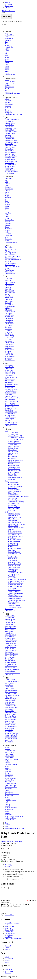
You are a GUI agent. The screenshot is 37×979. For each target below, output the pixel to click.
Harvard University (14, 489)
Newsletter (8, 973)
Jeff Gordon (8, 310)
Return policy (9, 931)
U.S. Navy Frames (10, 263)
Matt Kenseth (9, 334)
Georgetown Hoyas (14, 482)
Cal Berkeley (12, 458)
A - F (6, 431)
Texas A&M (12, 571)
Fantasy (7, 768)
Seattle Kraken (9, 730)
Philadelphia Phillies (11, 156)
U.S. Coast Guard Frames (12, 256)
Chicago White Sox (10, 128)
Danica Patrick (9, 296)
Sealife (7, 66)
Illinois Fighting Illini (14, 491)
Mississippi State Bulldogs (16, 527)
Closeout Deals (9, 757)
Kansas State (12, 505)
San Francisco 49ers (11, 666)
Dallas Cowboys (10, 629)
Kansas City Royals (10, 138)
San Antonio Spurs (10, 415)
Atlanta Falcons (9, 617)
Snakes (7, 68)
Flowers (7, 773)
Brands (7, 957)
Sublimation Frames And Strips (14, 816)
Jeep (6, 211)
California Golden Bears (15, 460)
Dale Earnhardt (9, 291)
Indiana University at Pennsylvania (18, 496)
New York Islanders (10, 718)
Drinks (7, 761)
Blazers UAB (12, 450)
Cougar (7, 194)
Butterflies (8, 40)
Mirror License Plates (11, 787)
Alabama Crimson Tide (15, 436)
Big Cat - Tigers (9, 35)
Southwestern (9, 809)
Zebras (7, 73)
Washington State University (16, 600)
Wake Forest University (15, 597)
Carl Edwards (9, 285)
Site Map (7, 949)
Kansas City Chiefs (10, 641)
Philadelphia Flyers (10, 723)
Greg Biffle (8, 303)
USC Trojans (12, 588)
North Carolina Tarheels (15, 536)
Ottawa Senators (9, 721)
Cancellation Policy (10, 933)
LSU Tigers (11, 510)
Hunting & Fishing (10, 778)
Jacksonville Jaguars (11, 640)
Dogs (6, 43)
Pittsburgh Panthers (14, 552)
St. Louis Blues (9, 731)
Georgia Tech (12, 488)
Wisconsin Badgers (14, 605)
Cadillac (7, 183)
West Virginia (12, 603)
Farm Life (8, 769)
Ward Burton (8, 358)
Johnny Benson (9, 320)
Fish (6, 54)
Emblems (7, 762)
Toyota (7, 240)
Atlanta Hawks (9, 367)
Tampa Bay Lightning (11, 733)
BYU (10, 455)
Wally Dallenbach (10, 356)
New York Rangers (10, 719)
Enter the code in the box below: (10, 906)
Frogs (6, 55)
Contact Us (8, 946)
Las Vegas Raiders (10, 643)
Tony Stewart (9, 355)
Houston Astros (9, 137)
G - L (6, 481)
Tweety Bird (8, 113)
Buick (6, 182)
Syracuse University (14, 567)
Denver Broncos (9, 631)
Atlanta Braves (9, 121)
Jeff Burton (8, 308)
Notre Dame (12, 538)
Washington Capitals (11, 738)
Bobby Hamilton (10, 282)
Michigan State (12, 520)
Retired (7, 802)
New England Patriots (11, 654)
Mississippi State (13, 526)
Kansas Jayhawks (13, 503)
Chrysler (7, 190)
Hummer (7, 204)
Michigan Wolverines (14, 522)
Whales (7, 69)
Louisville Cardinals (14, 508)
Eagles (7, 49)
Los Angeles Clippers (11, 389)
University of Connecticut (16, 581)
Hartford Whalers (10, 704)
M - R (6, 512)
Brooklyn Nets (9, 370)
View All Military (10, 273)
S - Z (6, 555)
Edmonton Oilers (10, 700)
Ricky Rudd (8, 341)
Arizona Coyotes (10, 680)
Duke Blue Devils (13, 472)
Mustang (7, 225)
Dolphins (7, 45)
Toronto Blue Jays (10, 170)
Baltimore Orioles (10, 123)
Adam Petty (8, 278)
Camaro (7, 185)
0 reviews (11, 861)
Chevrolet (7, 187)
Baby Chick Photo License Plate (14, 828)
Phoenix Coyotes (10, 724)
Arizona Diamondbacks (12, 119)
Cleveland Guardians (11, 132)
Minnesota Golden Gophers (16, 524)
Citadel (10, 463)
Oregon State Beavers (14, 548)
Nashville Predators (10, 714)
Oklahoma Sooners (14, 541)
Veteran (7, 268)
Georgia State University (15, 486)
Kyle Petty (8, 330)
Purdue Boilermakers (14, 553)
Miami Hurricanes (13, 519)
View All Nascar (10, 360)
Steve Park (8, 351)
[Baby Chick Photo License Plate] (11, 842)
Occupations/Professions (12, 794)
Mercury (7, 221)
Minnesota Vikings (10, 650)
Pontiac (7, 232)
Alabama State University (16, 438)
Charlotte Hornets (10, 374)
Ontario (7, 88)
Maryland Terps (13, 515)
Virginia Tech (12, 595)
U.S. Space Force (10, 265)
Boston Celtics (9, 368)
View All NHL (9, 742)
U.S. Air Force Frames (11, 249)
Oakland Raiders (10, 661)
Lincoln (7, 216)
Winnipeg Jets (9, 740)
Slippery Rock (12, 559)
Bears (6, 33)
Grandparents (9, 775)
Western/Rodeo (9, 820)
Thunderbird (8, 239)
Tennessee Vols (13, 569)
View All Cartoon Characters (13, 114)
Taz (6, 109)
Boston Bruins (9, 685)
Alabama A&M (13, 432)
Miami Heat (8, 394)
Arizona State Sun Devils (16, 439)
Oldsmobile (8, 228)
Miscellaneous (9, 61)
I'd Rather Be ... (9, 780)
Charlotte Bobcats (10, 372)
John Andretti (9, 318)
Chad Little (8, 287)
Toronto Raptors (9, 418)
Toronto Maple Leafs (11, 735)
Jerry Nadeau (9, 313)
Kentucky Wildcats (14, 507)
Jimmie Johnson (9, 315)
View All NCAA (10, 610)
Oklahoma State (13, 543)
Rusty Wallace (9, 344)
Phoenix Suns (9, 410)
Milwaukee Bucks (10, 396)
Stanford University (14, 565)
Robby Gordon (9, 342)
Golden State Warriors (11, 384)
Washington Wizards (11, 424)
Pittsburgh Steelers (10, 664)
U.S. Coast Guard (10, 254)
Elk (6, 52)
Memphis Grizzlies (10, 393)
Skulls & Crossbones (11, 807)
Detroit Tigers (9, 135)
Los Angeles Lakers (11, 391)
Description (8, 864)
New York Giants (10, 657)
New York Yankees (10, 152)
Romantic (7, 804)
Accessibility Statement (11, 923)
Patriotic (7, 797)
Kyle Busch (8, 329)
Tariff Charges (9, 935)
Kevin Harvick (9, 325)
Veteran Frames (9, 270)
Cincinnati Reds (9, 130)
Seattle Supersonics (10, 417)
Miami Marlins (9, 144)
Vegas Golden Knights (11, 707)
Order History (9, 971)
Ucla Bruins (12, 578)
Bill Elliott (8, 280)
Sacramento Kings (10, 413)
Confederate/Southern (11, 759)
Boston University (13, 453)
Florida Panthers (9, 702)
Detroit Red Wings (10, 699)
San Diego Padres (10, 159)
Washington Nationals (11, 171)
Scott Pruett (8, 348)
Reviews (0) (8, 866)
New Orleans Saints (11, 655)
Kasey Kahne (9, 322)
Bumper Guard (9, 756)
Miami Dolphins (9, 648)
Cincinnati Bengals (10, 626)
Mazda (7, 218)
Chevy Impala (9, 189)
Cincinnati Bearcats (14, 462)
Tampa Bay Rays (10, 166)
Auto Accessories (10, 750)
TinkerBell (8, 111)
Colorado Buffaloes (14, 469)
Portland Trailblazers (11, 412)
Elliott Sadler (8, 299)
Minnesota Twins (10, 147)
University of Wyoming (15, 586)
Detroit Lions (9, 633)
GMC (6, 201)
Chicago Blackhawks (11, 692)
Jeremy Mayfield (10, 311)
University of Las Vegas (15, 583)
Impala (7, 206)
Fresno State (12, 479)
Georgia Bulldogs (13, 484)
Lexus (6, 215)
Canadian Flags (9, 83)
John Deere (8, 213)
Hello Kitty (8, 102)
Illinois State (12, 493)
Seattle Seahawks (10, 667)
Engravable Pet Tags (11, 764)
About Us (7, 925)
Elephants (7, 50)
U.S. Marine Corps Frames (13, 259)
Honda (7, 202)
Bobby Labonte (9, 284)
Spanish (7, 811)
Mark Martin (8, 332)
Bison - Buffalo (9, 38)
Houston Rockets (10, 386)
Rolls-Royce (8, 235)
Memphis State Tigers (14, 517)
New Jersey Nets (10, 399)
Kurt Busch (8, 327)
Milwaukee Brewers (11, 145)
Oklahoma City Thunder (12, 405)
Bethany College (13, 448)
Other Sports (8, 788)
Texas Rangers (9, 168)
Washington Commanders (12, 673)
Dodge (7, 195)
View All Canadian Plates (12, 94)
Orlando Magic (9, 406)
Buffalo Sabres (9, 686)
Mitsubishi (8, 223)
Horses (7, 59)
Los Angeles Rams (10, 647)
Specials (7, 813)
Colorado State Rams (14, 470)
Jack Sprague (9, 304)
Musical (7, 790)
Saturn (6, 237)
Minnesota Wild (9, 711)
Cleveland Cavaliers (11, 377)
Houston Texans (9, 636)
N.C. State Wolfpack (14, 531)
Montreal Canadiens (11, 712)
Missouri (11, 529)
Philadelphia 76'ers (10, 408)
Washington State (13, 602)
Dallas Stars (8, 697)
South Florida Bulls (14, 562)
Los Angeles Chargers (11, 645)
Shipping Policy (9, 930)
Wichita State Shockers (15, 607)
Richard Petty (9, 337)
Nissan (7, 227)
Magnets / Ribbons (10, 783)
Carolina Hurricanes (11, 690)
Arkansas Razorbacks (14, 443)
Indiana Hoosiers (13, 495)
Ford (6, 199)
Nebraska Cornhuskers (15, 533)
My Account (8, 969)
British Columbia (10, 81)
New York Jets (9, 659)
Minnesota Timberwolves (12, 398)
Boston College (13, 451)
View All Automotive (11, 242)
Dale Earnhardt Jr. (10, 292)
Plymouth (7, 230)
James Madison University (16, 501)
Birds (6, 36)
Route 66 (7, 806)
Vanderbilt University (14, 590)
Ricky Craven (9, 339)
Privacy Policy (9, 928)
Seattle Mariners (9, 163)
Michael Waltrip (9, 336)
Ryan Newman (9, 346)
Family (7, 766)
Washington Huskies (14, 598)
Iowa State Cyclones (14, 500)
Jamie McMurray (10, 306)
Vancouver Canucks (11, 737)
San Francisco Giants (11, 161)
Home (6, 823)
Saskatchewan (9, 92)
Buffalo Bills (8, 621)
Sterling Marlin (9, 349)
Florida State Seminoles (15, 477)
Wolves (7, 71)
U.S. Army (8, 251)
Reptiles (7, 64)
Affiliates (7, 960)
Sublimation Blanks (10, 818)
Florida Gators (12, 476)
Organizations (9, 795)
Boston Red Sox (9, 125)
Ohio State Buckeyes (14, 539)
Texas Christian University (16, 572)
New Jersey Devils (10, 716)
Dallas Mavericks (10, 379)
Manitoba (7, 85)
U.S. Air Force (9, 247)
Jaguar (6, 209)
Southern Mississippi (14, 564)
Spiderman (8, 106)
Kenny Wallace (9, 323)
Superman (8, 107)
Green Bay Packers (10, 635)
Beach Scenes (9, 754)
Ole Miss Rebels (13, 545)
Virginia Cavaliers (13, 591)
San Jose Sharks (9, 728)
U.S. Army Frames (10, 253)
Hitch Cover (8, 776)
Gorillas (7, 57)
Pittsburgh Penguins (11, 726)
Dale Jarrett (8, 294)
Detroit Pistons (9, 382)
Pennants (7, 799)
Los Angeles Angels (11, 140)
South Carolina (12, 560)
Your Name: (4, 888)
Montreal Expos (9, 149)
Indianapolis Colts (10, 638)
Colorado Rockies (10, 133)
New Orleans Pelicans (11, 401)
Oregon (10, 546)
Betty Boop (8, 100)
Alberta (7, 80)
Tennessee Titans (10, 671)
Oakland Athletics (10, 154)
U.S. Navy (8, 261)
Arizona (7, 747)
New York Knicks (10, 403)
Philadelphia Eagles (10, 662)
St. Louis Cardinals (10, 164)
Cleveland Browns (10, 628)
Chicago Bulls (9, 375)
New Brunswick (9, 87)
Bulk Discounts (9, 752)
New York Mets (9, 151)
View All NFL (9, 674)
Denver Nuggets (9, 380)
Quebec (7, 90)
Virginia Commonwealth (15, 593)
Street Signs (8, 814)
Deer (6, 42)
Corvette (7, 192)
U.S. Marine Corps (10, 258)
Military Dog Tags (10, 785)
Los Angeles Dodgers (11, 142)
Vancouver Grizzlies (11, 422)
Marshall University (14, 514)
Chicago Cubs (9, 126)
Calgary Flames (9, 688)
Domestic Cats (9, 47)
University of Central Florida (17, 579)
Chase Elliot (8, 289)
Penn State (11, 550)
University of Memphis (15, 584)
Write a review (19, 861)
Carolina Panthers (10, 622)
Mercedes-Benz (9, 220)
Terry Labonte (9, 353)
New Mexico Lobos (14, 534)
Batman (7, 99)
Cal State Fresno (13, 457)
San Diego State (13, 557)
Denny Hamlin (9, 297)
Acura (6, 180)
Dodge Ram (8, 197)
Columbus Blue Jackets (12, 695)
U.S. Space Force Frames (12, 266)
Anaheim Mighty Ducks (12, 681)
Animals (7, 825)
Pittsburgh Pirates (10, 157)
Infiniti (7, 208)
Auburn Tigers (12, 444)
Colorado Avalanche (11, 693)
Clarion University (13, 465)
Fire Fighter (8, 771)
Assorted (7, 749)
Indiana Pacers (9, 387)
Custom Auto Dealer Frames (13, 938)
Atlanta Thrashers (10, 683)
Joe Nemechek (9, 316)
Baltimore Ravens (10, 619)
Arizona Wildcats (13, 441)
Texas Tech (11, 576)
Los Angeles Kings (10, 705)
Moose (7, 62)
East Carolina (12, 474)
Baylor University (13, 446)
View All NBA (9, 425)
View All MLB (9, 173)
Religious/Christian (10, 801)
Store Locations (9, 926)
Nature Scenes (9, 792)
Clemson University (14, 467)
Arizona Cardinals (10, 616)
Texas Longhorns (13, 574)
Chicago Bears (9, 624)
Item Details (8, 937)
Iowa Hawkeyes (13, 498)
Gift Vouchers (9, 958)
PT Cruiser (8, 234)
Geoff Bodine (9, 301)
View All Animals (10, 74)
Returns (7, 947)
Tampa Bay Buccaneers (12, 669)
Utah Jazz (7, 420)
